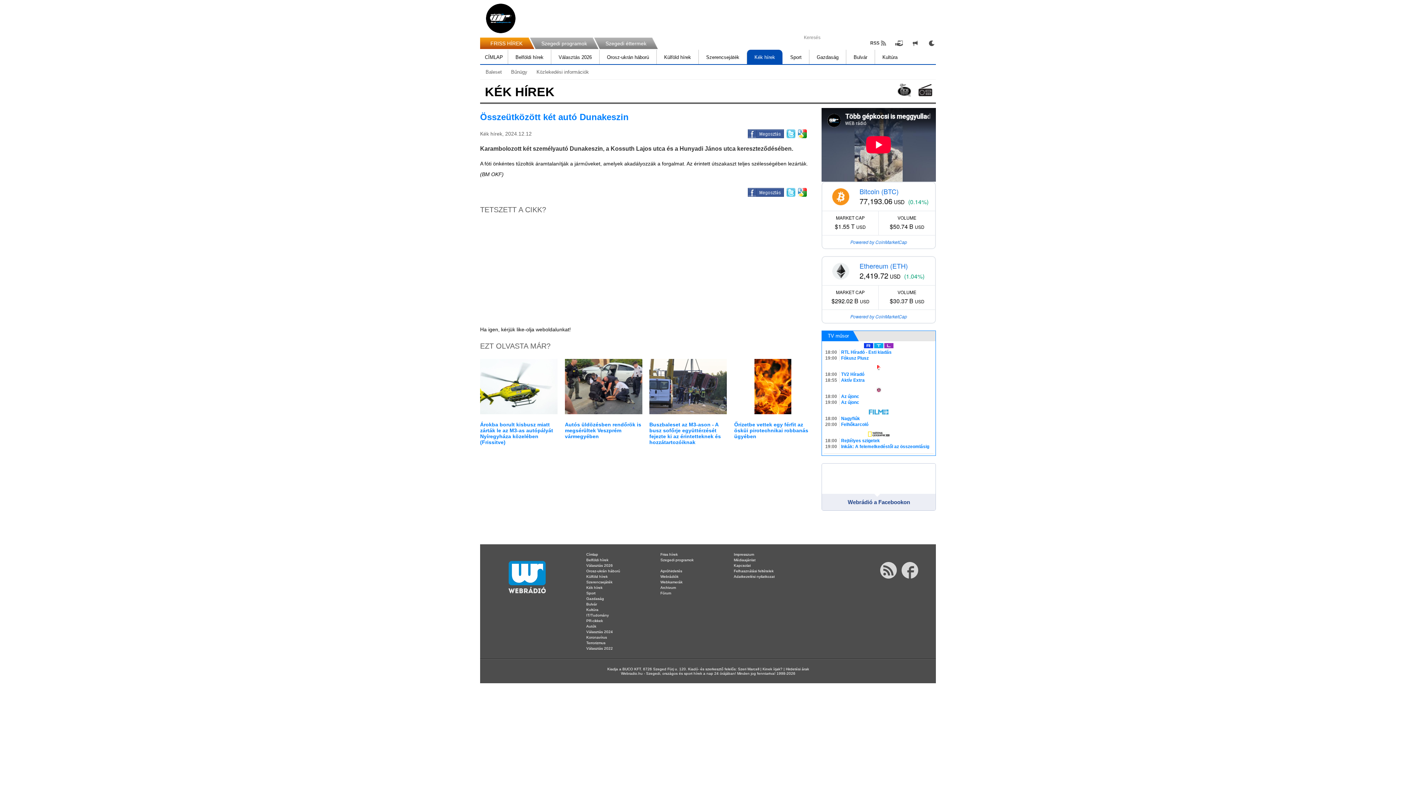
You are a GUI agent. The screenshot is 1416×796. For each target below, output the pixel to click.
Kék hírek (764, 57)
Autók (591, 626)
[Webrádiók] (925, 90)
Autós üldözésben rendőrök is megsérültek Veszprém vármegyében (603, 430)
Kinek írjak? (772, 669)
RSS (874, 43)
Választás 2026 (575, 57)
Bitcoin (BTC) (879, 191)
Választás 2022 (599, 648)
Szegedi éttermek (625, 43)
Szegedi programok (564, 43)
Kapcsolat (742, 565)
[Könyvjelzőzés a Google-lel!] (802, 133)
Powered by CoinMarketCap (878, 242)
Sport (796, 57)
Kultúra (890, 57)
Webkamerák (671, 582)
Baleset (494, 72)
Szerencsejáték (722, 57)
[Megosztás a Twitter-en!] (790, 133)
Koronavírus (596, 637)
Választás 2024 (599, 632)
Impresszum (744, 554)
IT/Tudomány (597, 615)
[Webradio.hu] (501, 18)
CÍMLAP (494, 57)
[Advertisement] (1386, 117)
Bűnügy (519, 72)
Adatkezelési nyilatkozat (754, 577)
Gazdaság (828, 57)
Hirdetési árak (797, 669)
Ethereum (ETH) (884, 265)
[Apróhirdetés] (915, 43)
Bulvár (860, 57)
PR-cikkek (594, 621)
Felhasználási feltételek (754, 571)
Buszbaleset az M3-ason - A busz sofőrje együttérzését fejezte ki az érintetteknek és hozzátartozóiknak (685, 433)
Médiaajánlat (745, 560)
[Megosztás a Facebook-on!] (765, 133)
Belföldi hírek (530, 57)
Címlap (592, 554)
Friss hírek (669, 554)
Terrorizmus (595, 643)
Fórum (665, 593)
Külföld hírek (677, 57)
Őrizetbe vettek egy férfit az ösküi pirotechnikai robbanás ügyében (771, 430)
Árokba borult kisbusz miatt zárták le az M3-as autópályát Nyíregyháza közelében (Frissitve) (516, 433)
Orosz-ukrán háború (628, 57)
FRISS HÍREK (506, 43)
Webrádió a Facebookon (879, 502)
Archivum (668, 588)
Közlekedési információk (563, 72)
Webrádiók (669, 577)
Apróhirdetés (671, 571)
